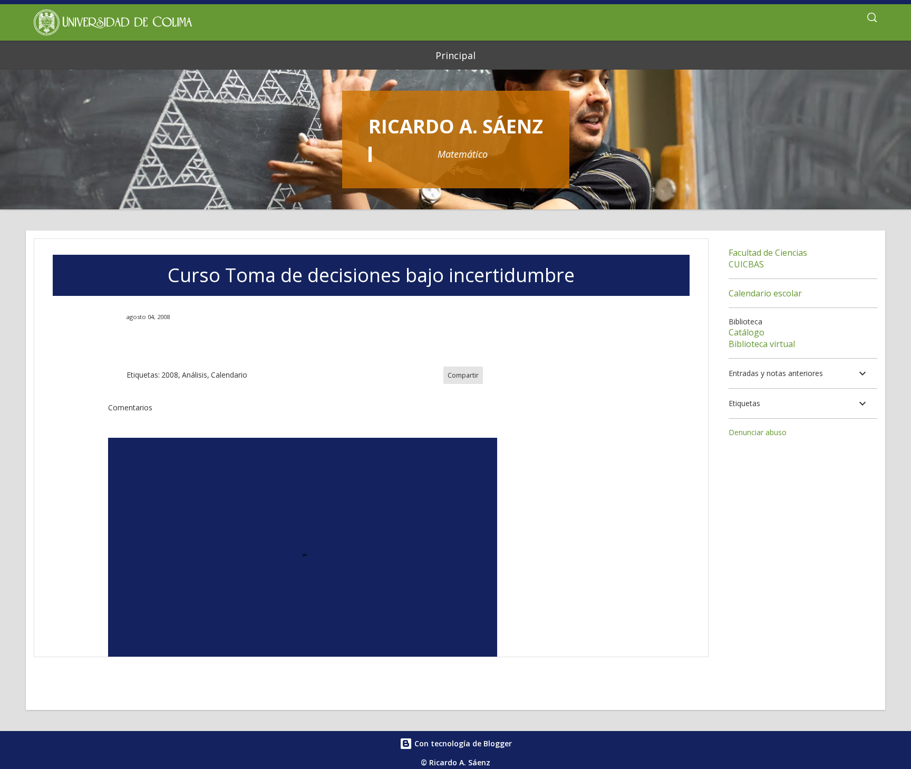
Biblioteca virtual (762, 344)
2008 (169, 375)
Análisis (194, 375)
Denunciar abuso (758, 432)
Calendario (229, 375)
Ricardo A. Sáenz (456, 126)
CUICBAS (746, 264)
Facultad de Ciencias (768, 252)
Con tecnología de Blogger (462, 743)
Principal (455, 55)
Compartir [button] (463, 375)
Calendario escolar (765, 293)
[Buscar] (872, 18)
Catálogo (746, 332)
